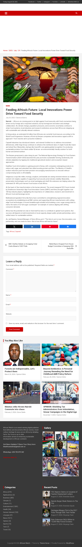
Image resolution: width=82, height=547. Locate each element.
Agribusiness (7, 495)
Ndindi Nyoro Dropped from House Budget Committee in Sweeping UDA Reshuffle (60, 246)
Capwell (18, 231)
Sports (5, 524)
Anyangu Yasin (68, 515)
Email (8, 305)
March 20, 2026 (10, 374)
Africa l (12, 231)
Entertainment (8, 506)
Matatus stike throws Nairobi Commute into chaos (18, 408)
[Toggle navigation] (6, 13)
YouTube (55, 2)
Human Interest (8, 512)
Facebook (31, 2)
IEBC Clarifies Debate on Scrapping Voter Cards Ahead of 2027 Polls (23, 245)
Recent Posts (50, 487)
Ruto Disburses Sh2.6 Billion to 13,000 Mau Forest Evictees (62, 521)
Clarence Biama (21, 118)
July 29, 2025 (10, 118)
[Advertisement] (41, 32)
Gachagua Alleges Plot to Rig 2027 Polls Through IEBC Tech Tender (64, 511)
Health (5, 509)
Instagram (47, 2)
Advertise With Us (73, 2)
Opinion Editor (21, 374)
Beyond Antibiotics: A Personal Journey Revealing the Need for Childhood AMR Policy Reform (58, 371)
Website (9, 314)
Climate (6, 501)
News (8, 106)
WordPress (70, 543)
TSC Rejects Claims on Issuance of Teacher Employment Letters (64, 493)
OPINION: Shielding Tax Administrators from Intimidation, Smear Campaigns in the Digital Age (60, 409)
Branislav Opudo (68, 496)
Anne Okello (21, 412)
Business (6, 498)
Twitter (39, 2)
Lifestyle (6, 515)
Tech (5, 527)
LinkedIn (62, 2)
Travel (5, 530)
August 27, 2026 (56, 496)
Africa (5, 492)
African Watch (25, 543)
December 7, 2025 (49, 415)
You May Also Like (14, 340)
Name (8, 295)
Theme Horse (44, 543)
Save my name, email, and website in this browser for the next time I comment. (36, 323)
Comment (10, 269)
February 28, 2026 (49, 377)
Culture (5, 504)
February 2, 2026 (10, 412)
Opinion (8, 363)
